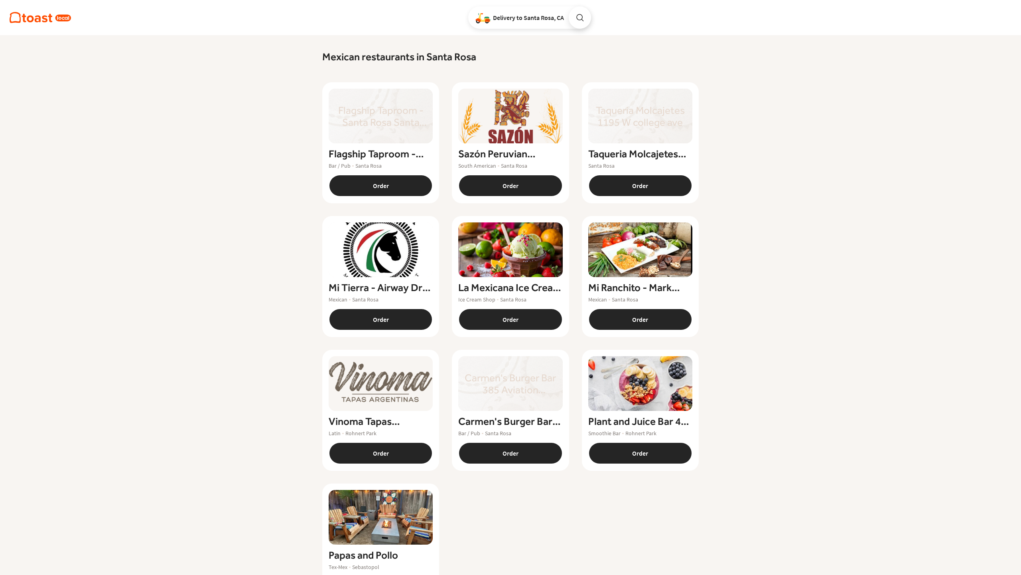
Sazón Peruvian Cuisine (492, 154)
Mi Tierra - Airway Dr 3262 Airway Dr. (375, 288)
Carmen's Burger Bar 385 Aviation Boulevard (510, 422)
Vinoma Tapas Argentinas (360, 422)
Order (381, 186)
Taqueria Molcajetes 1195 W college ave (633, 154)
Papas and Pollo (363, 555)
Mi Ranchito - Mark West (630, 288)
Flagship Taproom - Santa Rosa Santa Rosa (379, 154)
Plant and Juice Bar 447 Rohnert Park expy (640, 422)
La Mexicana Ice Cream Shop (510, 288)
